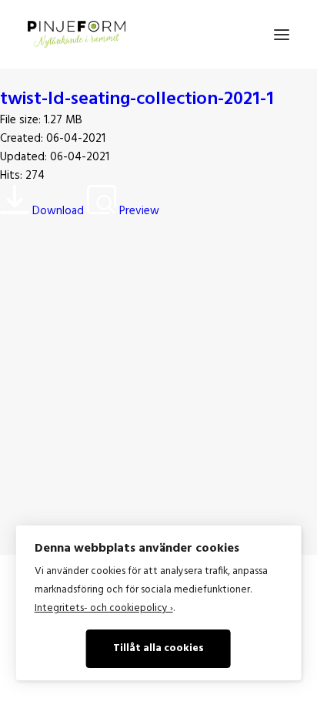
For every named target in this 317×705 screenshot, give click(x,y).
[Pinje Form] (76, 34)
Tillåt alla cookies (158, 648)
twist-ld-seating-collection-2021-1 (137, 99)
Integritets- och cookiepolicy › (104, 608)
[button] (281, 34)
